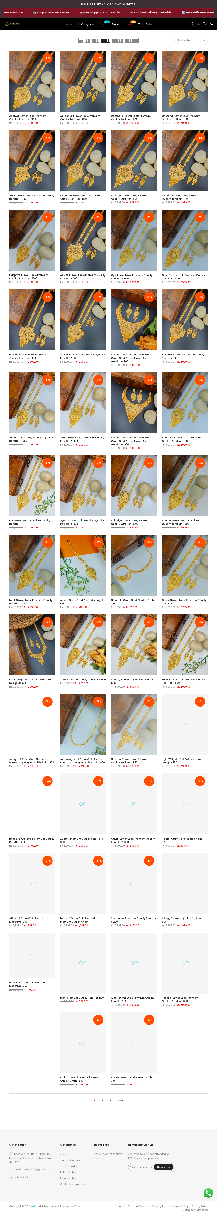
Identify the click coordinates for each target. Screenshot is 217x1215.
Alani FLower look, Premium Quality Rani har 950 (132, 999)
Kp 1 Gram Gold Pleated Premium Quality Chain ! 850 (80, 1079)
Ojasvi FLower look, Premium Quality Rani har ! (184, 601)
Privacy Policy (68, 1178)
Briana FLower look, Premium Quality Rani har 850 (31, 840)
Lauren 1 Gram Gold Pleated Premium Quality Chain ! (77, 920)
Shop (104, 23)
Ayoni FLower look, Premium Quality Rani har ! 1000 (82, 522)
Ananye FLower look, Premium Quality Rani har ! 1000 (180, 522)
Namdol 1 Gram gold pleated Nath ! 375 (133, 601)
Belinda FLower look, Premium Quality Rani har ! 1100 (27, 356)
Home (68, 24)
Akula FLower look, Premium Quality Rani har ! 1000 (82, 439)
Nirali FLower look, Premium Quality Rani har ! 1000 (30, 601)
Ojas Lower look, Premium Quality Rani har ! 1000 (131, 276)
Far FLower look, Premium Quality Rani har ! (29, 522)
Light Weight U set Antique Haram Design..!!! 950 (30, 681)
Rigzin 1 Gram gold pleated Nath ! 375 (182, 840)
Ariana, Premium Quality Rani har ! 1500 (132, 681)
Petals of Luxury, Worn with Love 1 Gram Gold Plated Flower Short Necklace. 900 (131, 358)
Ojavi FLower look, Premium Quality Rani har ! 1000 (183, 276)
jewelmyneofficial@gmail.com (33, 1169)
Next (120, 1100)
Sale (131, 23)
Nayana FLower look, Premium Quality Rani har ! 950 (129, 761)
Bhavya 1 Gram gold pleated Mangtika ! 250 (27, 984)
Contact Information (72, 1184)
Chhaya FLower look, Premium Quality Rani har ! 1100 (129, 197)
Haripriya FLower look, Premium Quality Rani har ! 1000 (181, 439)
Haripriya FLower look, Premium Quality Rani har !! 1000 (28, 276)
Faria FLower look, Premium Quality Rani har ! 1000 (183, 681)
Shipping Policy (69, 1166)
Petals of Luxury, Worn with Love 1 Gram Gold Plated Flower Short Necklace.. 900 (131, 441)
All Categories (86, 24)
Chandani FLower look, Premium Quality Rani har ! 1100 (80, 197)
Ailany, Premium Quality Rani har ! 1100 (182, 920)
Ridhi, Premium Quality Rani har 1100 (82, 997)
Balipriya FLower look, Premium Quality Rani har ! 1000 (130, 522)
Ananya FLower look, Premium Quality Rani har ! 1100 (27, 117)
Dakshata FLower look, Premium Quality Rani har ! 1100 (131, 117)
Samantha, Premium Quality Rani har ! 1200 (133, 920)
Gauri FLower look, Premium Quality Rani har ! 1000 (133, 840)
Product (116, 24)
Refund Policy (68, 1172)
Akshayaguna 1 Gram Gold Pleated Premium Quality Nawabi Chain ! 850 (82, 761)
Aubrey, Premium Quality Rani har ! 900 (81, 840)
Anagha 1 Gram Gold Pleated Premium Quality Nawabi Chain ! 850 (31, 761)
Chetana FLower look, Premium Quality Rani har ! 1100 (181, 117)
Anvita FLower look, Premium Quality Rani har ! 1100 (82, 356)
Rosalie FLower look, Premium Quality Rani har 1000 (180, 999)
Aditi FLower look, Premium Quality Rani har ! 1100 (183, 356)
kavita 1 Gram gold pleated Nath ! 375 (132, 1079)
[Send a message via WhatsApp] (208, 1193)
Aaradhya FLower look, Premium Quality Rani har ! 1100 (80, 117)
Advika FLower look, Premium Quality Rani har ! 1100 (82, 276)
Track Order (145, 24)
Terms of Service (70, 1160)
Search (64, 1154)
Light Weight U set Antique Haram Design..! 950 (182, 761)
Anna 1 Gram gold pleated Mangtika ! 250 (82, 601)
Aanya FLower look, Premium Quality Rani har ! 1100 (31, 197)
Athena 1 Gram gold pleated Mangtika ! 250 (27, 920)
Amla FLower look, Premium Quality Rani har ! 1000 (31, 439)
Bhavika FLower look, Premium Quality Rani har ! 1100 (180, 197)
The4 (78, 1206)
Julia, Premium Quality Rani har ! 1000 (83, 679)
